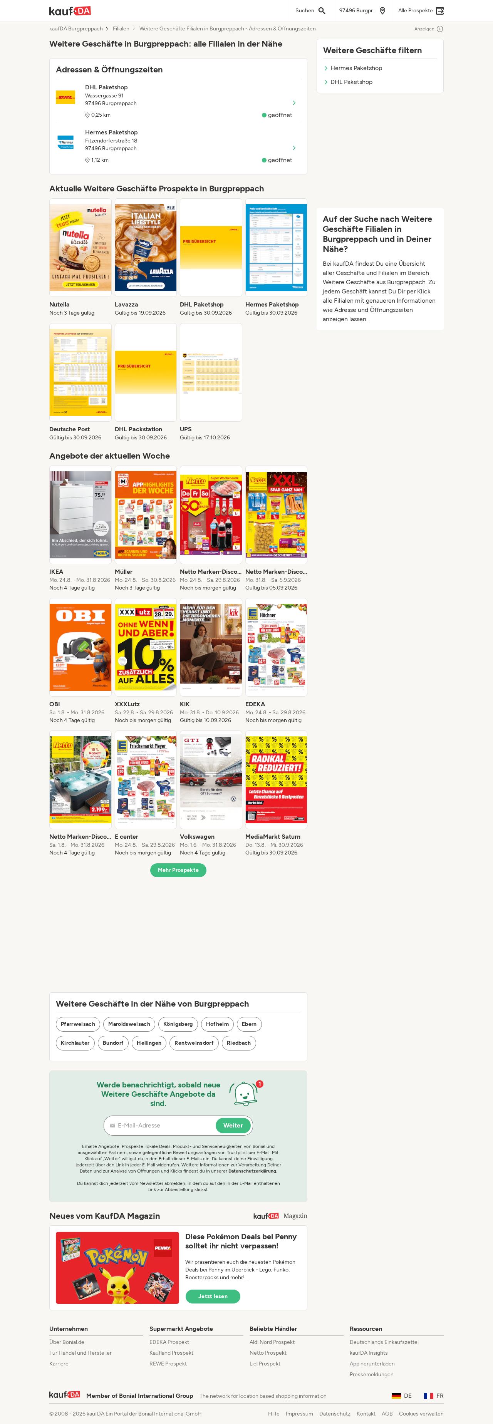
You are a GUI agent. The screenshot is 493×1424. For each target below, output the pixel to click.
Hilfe (274, 1414)
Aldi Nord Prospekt (272, 1342)
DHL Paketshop (351, 81)
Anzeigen (424, 29)
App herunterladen (372, 1363)
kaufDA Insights (369, 1353)
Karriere (59, 1363)
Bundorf (113, 1043)
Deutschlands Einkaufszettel (384, 1342)
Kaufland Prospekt (171, 1353)
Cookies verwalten (421, 1414)
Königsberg (178, 1024)
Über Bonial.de (66, 1342)
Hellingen (149, 1043)
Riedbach (239, 1043)
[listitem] (80, 257)
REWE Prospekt (168, 1363)
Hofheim (217, 1024)
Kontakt (366, 1414)
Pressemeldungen (372, 1374)
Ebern (249, 1024)
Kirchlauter (75, 1043)
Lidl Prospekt (265, 1363)
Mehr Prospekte (178, 870)
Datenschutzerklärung (252, 1171)
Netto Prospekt (268, 1353)
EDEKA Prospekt (169, 1342)
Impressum (299, 1414)
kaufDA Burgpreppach (76, 29)
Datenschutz (334, 1414)
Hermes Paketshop (356, 68)
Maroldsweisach (129, 1024)
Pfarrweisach (78, 1024)
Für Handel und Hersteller (80, 1353)
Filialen (121, 29)
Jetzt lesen (213, 1296)
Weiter (233, 1125)
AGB (387, 1414)
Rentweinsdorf (194, 1043)
